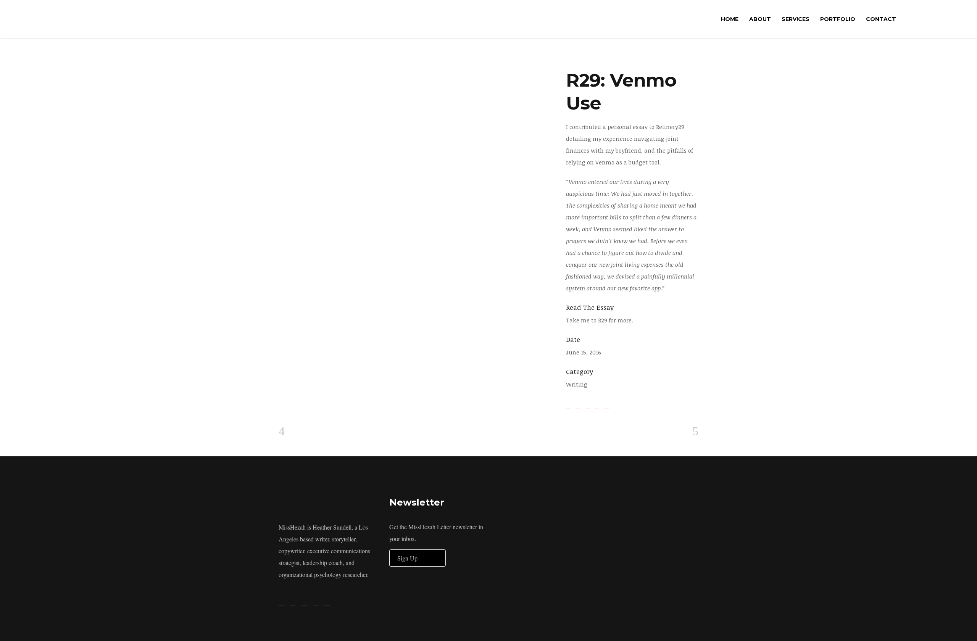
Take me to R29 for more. (599, 320)
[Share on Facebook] (568, 405)
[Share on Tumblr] (597, 405)
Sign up (407, 558)
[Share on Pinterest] (606, 405)
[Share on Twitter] (578, 405)
